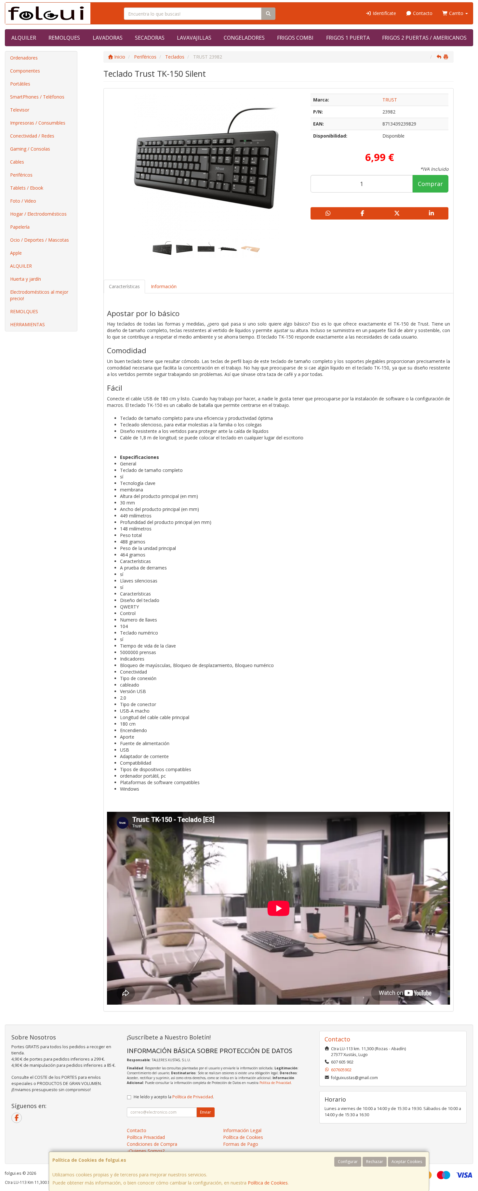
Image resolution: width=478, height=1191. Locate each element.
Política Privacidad (146, 1137)
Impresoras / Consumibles (37, 123)
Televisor (19, 110)
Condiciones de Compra (152, 1144)
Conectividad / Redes (32, 136)
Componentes (25, 71)
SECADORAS (150, 37)
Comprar (430, 184)
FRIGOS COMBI (295, 37)
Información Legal (242, 1130)
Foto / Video (23, 201)
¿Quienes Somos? (146, 1151)
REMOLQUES (64, 37)
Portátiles (20, 84)
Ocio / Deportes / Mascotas (39, 240)
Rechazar (374, 1161)
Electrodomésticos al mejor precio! (39, 295)
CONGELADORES (244, 37)
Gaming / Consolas (30, 149)
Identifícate (383, 13)
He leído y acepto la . (174, 1097)
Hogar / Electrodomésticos (38, 214)
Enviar (205, 1112)
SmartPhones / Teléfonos (37, 97)
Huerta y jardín (25, 279)
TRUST (389, 100)
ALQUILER (23, 37)
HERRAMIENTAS (27, 324)
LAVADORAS (108, 37)
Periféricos (21, 175)
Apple (16, 253)
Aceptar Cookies (407, 1161)
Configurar (348, 1161)
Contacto (422, 13)
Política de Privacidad (275, 1082)
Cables (17, 162)
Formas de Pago (240, 1144)
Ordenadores (24, 58)
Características (124, 286)
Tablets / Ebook (26, 188)
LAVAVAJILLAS (194, 37)
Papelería (20, 227)
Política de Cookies (268, 1183)
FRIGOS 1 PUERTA (348, 37)
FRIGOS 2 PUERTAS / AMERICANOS (424, 37)
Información (164, 286)
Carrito (456, 13)
